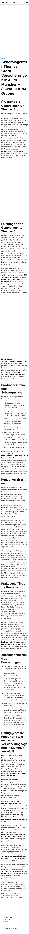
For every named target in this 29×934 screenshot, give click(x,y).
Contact (5, 921)
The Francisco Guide (9, 2)
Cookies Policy (7, 917)
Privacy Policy (7, 919)
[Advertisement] (14, 29)
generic (3, 59)
